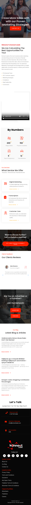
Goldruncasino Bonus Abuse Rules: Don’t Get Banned (14, 339)
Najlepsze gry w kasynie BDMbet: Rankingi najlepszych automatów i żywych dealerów (14, 361)
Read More (5, 352)
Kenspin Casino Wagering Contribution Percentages (15, 381)
